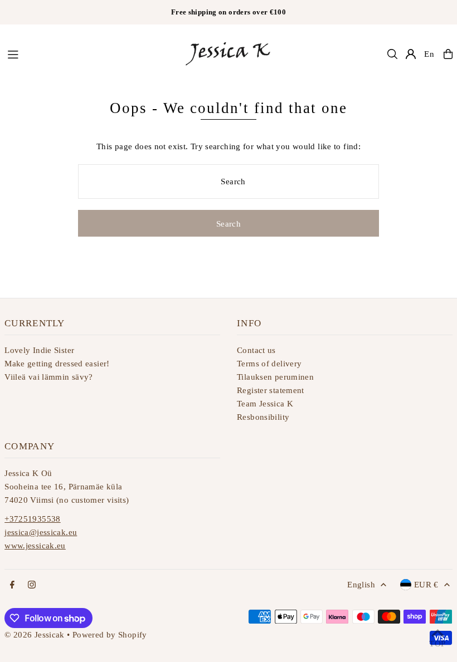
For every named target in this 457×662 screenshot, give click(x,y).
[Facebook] (12, 585)
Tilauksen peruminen (275, 376)
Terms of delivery (269, 363)
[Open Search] (392, 54)
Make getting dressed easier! (57, 363)
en (429, 54)
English (361, 584)
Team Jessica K (265, 403)
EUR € (426, 584)
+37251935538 (32, 518)
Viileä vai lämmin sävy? (48, 376)
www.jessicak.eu (35, 545)
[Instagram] (32, 585)
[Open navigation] (89, 53)
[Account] (411, 54)
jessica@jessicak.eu (40, 532)
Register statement (270, 390)
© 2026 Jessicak (34, 634)
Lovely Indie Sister (39, 350)
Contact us (256, 350)
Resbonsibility (263, 417)
